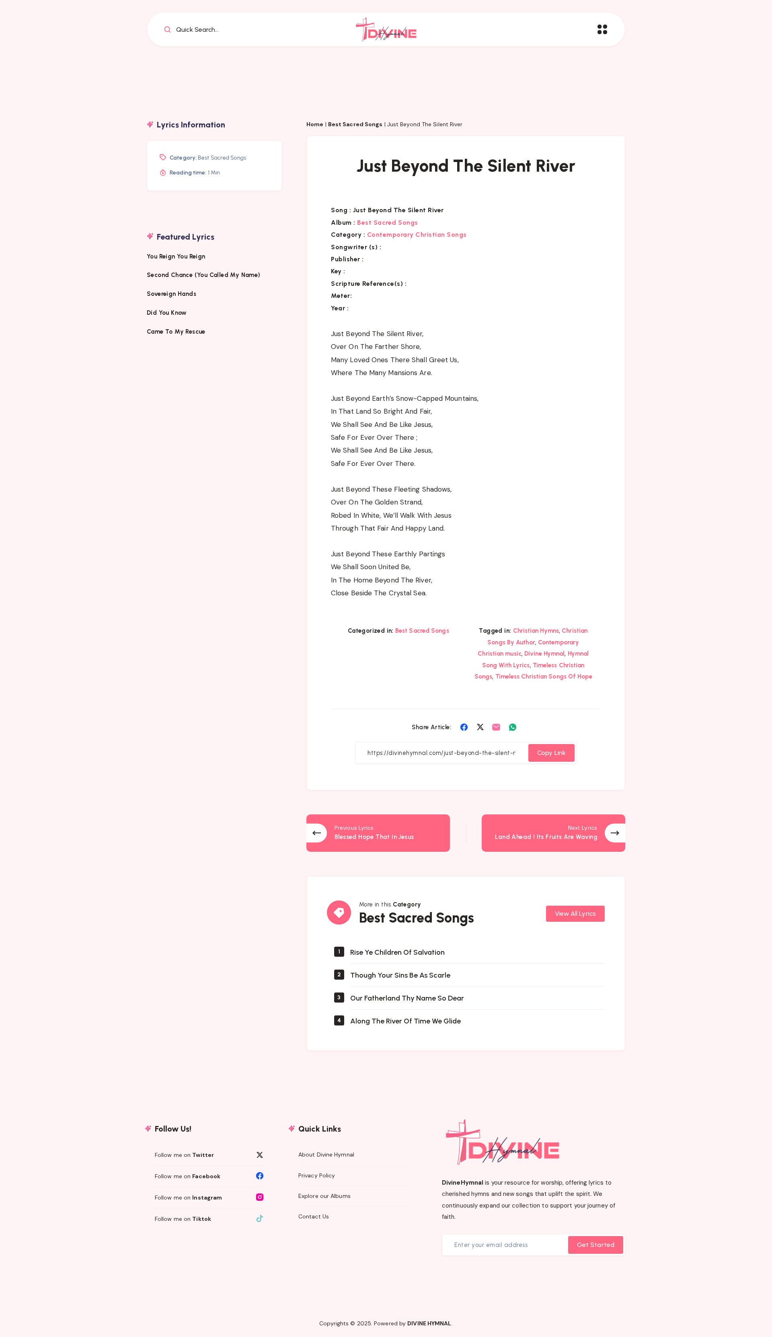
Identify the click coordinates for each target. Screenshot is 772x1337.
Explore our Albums (324, 1196)
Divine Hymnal (544, 653)
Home (314, 124)
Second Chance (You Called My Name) (204, 274)
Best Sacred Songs (355, 124)
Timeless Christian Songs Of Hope (543, 676)
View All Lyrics (575, 913)
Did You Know (168, 312)
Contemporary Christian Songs (417, 234)
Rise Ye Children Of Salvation (397, 952)
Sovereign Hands (171, 293)
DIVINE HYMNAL (429, 1323)
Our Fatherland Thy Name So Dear (407, 998)
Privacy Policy (316, 1175)
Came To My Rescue (177, 331)
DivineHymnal (462, 1183)
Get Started (595, 1245)
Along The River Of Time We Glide (405, 1021)
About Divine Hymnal (326, 1154)
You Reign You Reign (176, 256)
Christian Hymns (536, 630)
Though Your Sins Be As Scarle (400, 975)
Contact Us (313, 1216)
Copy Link (551, 753)
